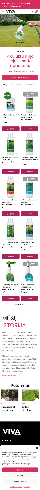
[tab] (7, 84)
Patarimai (20, 385)
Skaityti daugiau (9, 375)
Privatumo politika (16, 487)
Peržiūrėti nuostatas (20, 482)
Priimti (20, 470)
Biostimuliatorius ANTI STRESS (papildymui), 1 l (29, 159)
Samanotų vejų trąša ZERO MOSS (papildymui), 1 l (10, 244)
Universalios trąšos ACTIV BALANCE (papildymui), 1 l (28, 244)
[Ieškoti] (32, 12)
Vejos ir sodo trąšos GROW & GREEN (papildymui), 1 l (28, 117)
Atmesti (20, 476)
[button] (37, 448)
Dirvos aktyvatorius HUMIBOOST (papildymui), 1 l (9, 202)
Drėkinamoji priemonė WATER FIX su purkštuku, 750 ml (29, 287)
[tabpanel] (20, 196)
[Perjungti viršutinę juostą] (38, 2)
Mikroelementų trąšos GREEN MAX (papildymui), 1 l (10, 159)
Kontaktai (27, 487)
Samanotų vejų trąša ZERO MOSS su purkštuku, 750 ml (10, 287)
